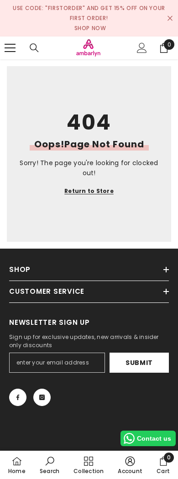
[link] (49, 465)
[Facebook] (17, 397)
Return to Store (89, 191)
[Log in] (142, 48)
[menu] (10, 47)
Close (170, 18)
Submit (139, 362)
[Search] (34, 47)
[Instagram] (42, 397)
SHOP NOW (90, 28)
